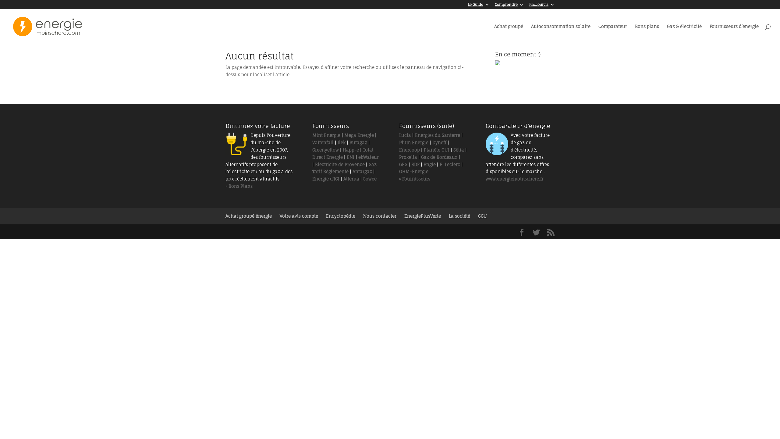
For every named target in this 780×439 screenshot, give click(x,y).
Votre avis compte (299, 216)
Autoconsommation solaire (560, 26)
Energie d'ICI (325, 178)
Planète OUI (436, 149)
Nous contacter (379, 216)
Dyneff (439, 142)
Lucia (405, 135)
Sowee (370, 178)
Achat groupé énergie (248, 216)
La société (459, 216)
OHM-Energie (413, 171)
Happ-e (351, 149)
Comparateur (612, 26)
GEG (403, 164)
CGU (482, 216)
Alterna (351, 178)
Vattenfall (323, 142)
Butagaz (358, 142)
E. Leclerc (450, 164)
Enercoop (409, 149)
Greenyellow (325, 149)
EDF (415, 164)
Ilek (342, 142)
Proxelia (408, 157)
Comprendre (506, 5)
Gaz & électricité (684, 26)
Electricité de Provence (340, 164)
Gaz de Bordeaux (439, 157)
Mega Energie (359, 135)
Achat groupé (508, 26)
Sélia (458, 149)
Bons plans (647, 26)
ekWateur (368, 157)
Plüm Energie (413, 142)
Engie (430, 164)
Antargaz (362, 171)
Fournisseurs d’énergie (734, 26)
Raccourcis (538, 5)
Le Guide (475, 5)
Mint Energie (326, 135)
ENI (350, 157)
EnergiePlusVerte (422, 216)
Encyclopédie (340, 216)
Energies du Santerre (437, 135)
